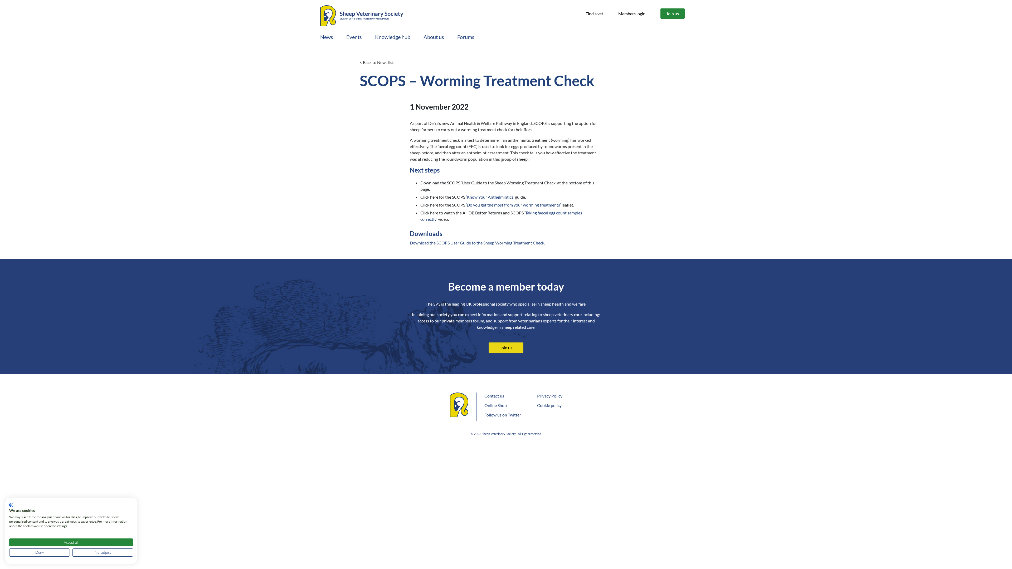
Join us (672, 13)
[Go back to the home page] (361, 15)
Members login (631, 13)
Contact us (494, 395)
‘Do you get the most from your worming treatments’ (513, 204)
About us (434, 37)
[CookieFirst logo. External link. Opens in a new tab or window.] (11, 505)
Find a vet (594, 13)
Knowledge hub (392, 37)
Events (354, 37)
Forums (465, 37)
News (326, 37)
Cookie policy (549, 405)
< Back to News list (377, 62)
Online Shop (495, 405)
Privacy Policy (549, 395)
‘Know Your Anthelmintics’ (489, 196)
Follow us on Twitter (502, 414)
